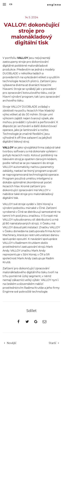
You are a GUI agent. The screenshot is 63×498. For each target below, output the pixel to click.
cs (10, 4)
